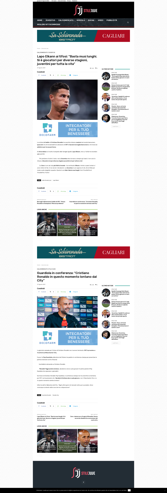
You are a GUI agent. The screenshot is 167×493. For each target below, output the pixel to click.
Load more (115, 126)
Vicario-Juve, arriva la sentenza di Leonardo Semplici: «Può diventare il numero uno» (120, 108)
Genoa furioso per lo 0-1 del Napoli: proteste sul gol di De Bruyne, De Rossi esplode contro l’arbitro (67, 232)
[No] (165, 490)
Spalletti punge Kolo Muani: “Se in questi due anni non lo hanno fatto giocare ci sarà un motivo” (47, 232)
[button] (128, 22)
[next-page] (41, 239)
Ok (129, 490)
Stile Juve (47, 227)
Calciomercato (44, 48)
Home (38, 48)
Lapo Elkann (56, 180)
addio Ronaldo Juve (46, 180)
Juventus (51, 52)
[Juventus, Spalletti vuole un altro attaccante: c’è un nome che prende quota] (88, 224)
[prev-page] (38, 239)
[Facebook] (83, 482)
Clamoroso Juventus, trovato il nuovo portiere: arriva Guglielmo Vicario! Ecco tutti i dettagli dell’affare (120, 119)
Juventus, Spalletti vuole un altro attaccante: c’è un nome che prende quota (88, 232)
